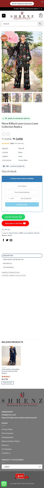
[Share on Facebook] (3, 240)
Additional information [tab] (13, 259)
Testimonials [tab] (8, 267)
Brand (11, 233)
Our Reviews (7, 449)
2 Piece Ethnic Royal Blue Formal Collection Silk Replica (10, 371)
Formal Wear (23, 160)
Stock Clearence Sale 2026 (22, 3)
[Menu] (4, 16)
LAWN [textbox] (21, 467)
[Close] (42, 2)
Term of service (7, 433)
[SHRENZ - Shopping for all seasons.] (22, 16)
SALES (10, 235)
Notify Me (22, 205)
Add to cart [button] (7, 382)
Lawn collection (29, 233)
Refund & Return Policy (11, 441)
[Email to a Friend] (11, 240)
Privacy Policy (7, 429)
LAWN (21, 233)
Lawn (20, 156)
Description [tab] (8, 255)
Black (20, 152)
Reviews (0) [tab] (7, 263)
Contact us (6, 453)
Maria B (21, 148)
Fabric (16, 233)
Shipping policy (7, 437)
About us (5, 445)
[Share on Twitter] (7, 240)
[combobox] (9, 198)
